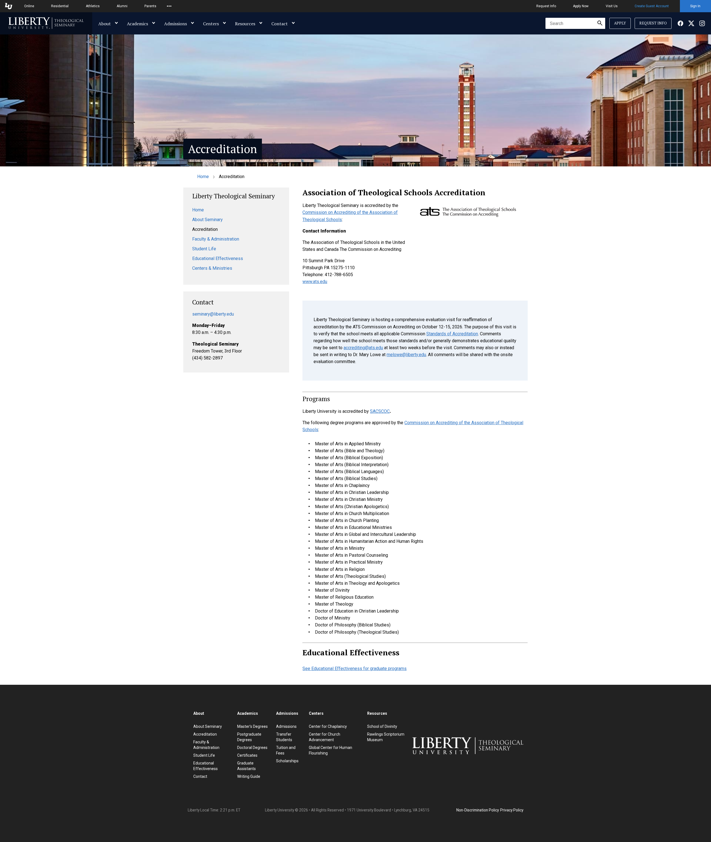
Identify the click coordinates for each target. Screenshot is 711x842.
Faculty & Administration (215, 239)
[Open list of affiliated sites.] (169, 6)
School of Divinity (382, 726)
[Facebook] (680, 23)
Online (29, 6)
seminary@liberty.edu (213, 314)
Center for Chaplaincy (328, 726)
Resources (245, 24)
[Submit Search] (600, 23)
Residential (60, 6)
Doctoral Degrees (252, 747)
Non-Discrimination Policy (477, 810)
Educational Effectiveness (217, 258)
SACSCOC (380, 411)
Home (203, 176)
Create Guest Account (652, 6)
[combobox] (575, 23)
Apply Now (581, 6)
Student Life (204, 248)
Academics (137, 24)
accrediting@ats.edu (363, 347)
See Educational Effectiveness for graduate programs (354, 668)
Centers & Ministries (212, 268)
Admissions (175, 24)
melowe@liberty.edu (406, 354)
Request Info (546, 6)
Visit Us (612, 6)
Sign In (695, 6)
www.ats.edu (314, 281)
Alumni (122, 6)
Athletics (93, 6)
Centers (211, 24)
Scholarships (287, 761)
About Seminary (207, 219)
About (104, 24)
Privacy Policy (511, 810)
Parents (150, 6)
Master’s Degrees (252, 726)
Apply (620, 23)
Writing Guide (248, 776)
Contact (279, 24)
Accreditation (205, 734)
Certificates (247, 755)
